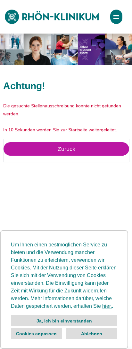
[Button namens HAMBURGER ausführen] (116, 17)
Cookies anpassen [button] (36, 333)
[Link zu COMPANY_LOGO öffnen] (52, 17)
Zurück (66, 149)
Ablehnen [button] (91, 333)
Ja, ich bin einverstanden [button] (64, 320)
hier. (107, 306)
